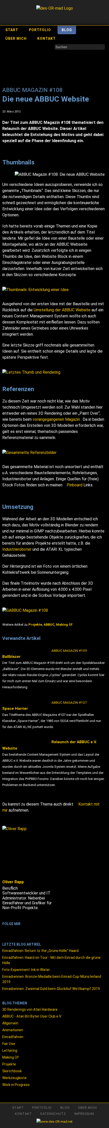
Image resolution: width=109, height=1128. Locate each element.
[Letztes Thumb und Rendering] (53, 372)
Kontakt (46, 38)
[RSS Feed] (4, 929)
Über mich (16, 38)
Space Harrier (44, 705)
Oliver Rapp (13, 882)
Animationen (12, 1030)
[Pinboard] (31, 929)
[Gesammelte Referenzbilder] (53, 453)
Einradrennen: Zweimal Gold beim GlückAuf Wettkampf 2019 (51, 989)
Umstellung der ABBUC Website (62, 310)
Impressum (84, 1114)
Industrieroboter (16, 549)
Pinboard (74, 485)
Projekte (9, 1064)
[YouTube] (17, 929)
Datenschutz (53, 1114)
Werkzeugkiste (14, 1078)
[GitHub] (37, 929)
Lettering (9, 1050)
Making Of (10, 1057)
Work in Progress (16, 1085)
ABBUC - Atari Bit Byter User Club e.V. (32, 1016)
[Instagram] (24, 929)
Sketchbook (12, 1071)
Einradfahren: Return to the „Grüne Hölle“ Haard (40, 951)
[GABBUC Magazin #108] (53, 610)
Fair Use (8, 1044)
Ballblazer (44, 653)
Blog (67, 30)
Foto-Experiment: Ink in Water (26, 970)
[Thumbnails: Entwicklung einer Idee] (53, 290)
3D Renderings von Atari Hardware (30, 1009)
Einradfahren (12, 1037)
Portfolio (40, 30)
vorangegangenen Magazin (57, 419)
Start (11, 30)
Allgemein (10, 1023)
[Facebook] (11, 929)
